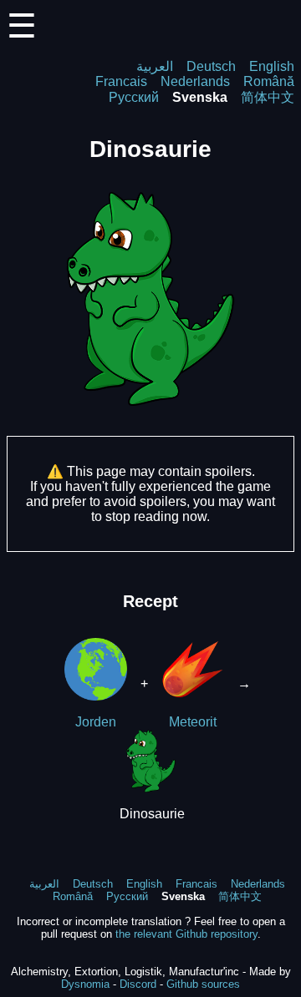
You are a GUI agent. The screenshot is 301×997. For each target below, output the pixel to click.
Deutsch (211, 66)
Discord (138, 984)
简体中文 (267, 97)
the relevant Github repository (186, 934)
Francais (121, 81)
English (271, 66)
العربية (154, 66)
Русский (134, 97)
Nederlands (195, 81)
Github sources (203, 984)
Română (268, 81)
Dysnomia (85, 984)
